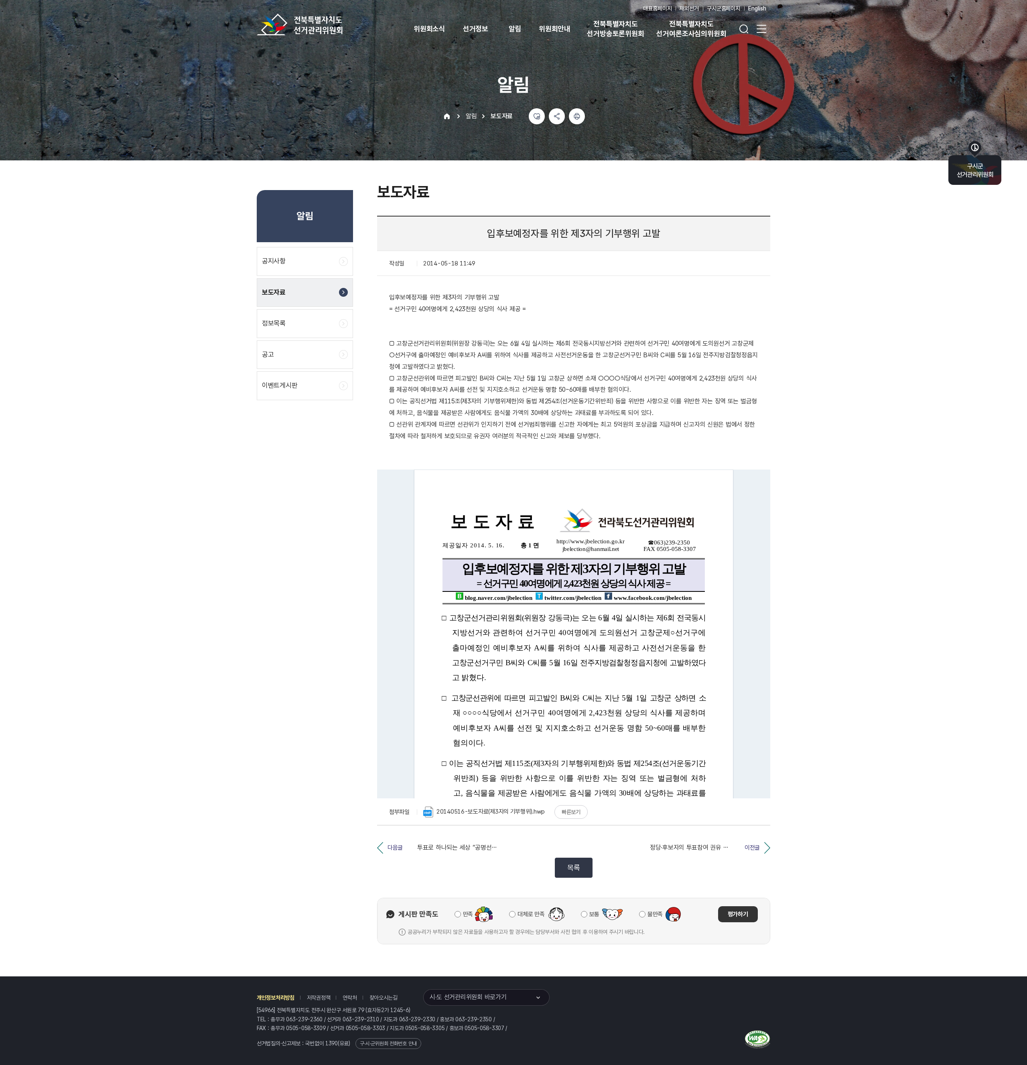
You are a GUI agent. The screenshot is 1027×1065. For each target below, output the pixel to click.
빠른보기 (571, 812)
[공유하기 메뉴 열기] (557, 116)
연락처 (350, 997)
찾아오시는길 (383, 997)
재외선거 (689, 8)
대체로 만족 (531, 914)
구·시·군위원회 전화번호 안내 (388, 1044)
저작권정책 (319, 997)
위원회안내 (554, 28)
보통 (594, 914)
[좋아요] (537, 116)
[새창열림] (757, 1038)
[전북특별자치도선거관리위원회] (325, 24)
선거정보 (475, 28)
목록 (573, 867)
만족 (468, 914)
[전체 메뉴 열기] (761, 29)
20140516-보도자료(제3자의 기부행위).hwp (490, 811)
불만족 (655, 914)
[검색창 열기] (744, 29)
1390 (331, 1043)
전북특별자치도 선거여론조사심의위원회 (691, 29)
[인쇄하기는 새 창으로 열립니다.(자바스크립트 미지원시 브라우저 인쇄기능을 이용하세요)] (577, 116)
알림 (515, 28)
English (757, 8)
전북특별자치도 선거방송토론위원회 (615, 29)
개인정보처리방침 (275, 997)
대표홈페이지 (657, 8)
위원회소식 (429, 28)
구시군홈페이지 (723, 8)
